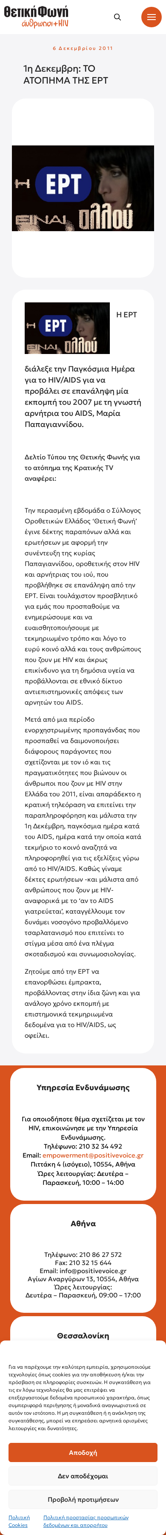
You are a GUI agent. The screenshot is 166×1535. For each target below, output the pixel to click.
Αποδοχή (83, 1452)
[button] (117, 17)
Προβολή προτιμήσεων (83, 1499)
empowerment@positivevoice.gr (93, 1155)
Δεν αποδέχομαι (83, 1476)
